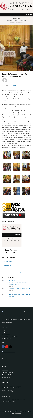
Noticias (14, 85)
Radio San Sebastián (6, 338)
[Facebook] (3, 346)
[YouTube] (6, 346)
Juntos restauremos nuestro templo (12, 272)
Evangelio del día (8, 261)
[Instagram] (10, 346)
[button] (28, 14)
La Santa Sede (5, 370)
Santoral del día (7, 265)
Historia (3, 330)
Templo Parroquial (6, 334)
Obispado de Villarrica (7, 374)
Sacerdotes (4, 332)
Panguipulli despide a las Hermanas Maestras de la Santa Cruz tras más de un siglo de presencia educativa (20, 282)
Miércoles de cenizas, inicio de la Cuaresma (19, 288)
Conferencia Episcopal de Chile (8, 372)
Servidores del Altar (6, 377)
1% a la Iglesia (7, 269)
